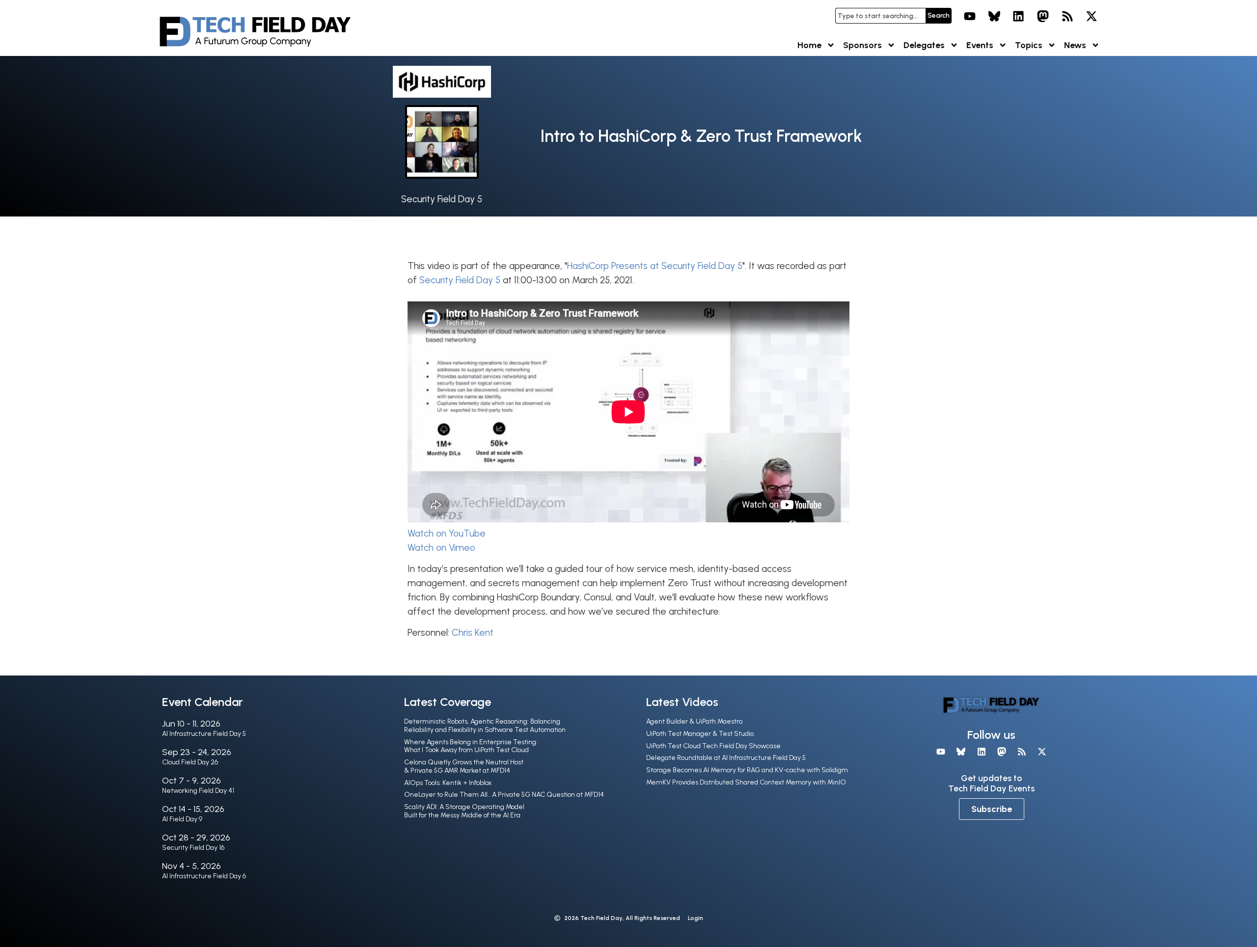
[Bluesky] (994, 16)
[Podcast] (1067, 16)
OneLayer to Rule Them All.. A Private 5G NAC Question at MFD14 (504, 794)
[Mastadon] (1043, 16)
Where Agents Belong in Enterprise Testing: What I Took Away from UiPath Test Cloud (471, 746)
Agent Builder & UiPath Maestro (694, 721)
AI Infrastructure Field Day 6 (204, 876)
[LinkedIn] (1019, 16)
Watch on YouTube (447, 533)
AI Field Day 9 (182, 819)
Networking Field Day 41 (198, 790)
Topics (1028, 45)
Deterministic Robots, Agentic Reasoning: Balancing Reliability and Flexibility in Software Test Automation (485, 725)
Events (979, 45)
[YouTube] (969, 16)
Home (809, 45)
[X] (1091, 16)
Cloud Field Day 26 (190, 762)
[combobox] (880, 16)
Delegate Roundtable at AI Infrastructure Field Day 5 (726, 758)
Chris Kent (472, 632)
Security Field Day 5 (441, 199)
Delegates (924, 45)
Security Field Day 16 (193, 847)
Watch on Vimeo (441, 547)
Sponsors (862, 45)
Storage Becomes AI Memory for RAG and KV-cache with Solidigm (747, 770)
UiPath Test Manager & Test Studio (700, 734)
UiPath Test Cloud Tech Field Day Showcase (713, 746)
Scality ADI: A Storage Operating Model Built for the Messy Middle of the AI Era (464, 811)
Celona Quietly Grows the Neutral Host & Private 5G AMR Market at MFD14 (463, 766)
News (1075, 45)
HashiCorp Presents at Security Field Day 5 (654, 265)
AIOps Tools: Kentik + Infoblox (448, 783)
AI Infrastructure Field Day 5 (204, 734)
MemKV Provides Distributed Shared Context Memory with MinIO (746, 782)
